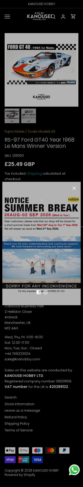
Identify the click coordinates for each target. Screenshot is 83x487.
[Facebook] (39, 292)
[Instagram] (45, 292)
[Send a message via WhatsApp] (74, 470)
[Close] (74, 188)
